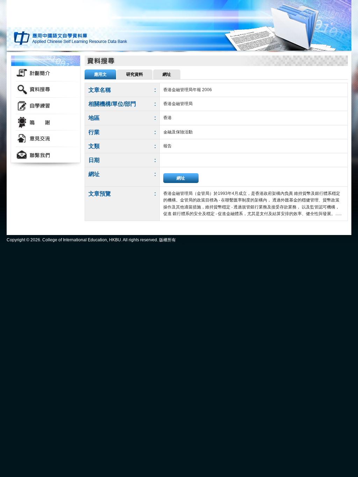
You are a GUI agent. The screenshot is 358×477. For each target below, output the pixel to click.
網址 (181, 178)
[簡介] (45, 73)
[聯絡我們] (45, 155)
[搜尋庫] (45, 89)
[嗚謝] (45, 122)
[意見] (45, 139)
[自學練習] (45, 106)
